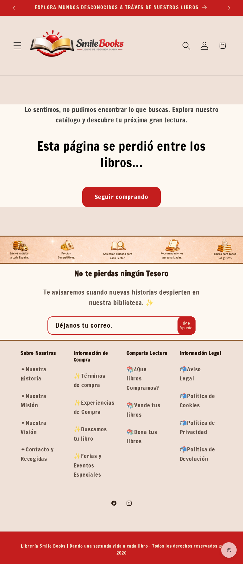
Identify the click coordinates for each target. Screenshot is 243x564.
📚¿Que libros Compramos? (143, 378)
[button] (17, 46)
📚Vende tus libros (143, 409)
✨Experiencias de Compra (94, 407)
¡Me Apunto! (186, 325)
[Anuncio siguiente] (229, 8)
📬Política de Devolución (197, 453)
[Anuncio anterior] (14, 8)
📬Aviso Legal (190, 373)
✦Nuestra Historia (34, 373)
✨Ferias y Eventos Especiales (88, 465)
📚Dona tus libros (142, 436)
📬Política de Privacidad (197, 427)
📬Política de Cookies (197, 400)
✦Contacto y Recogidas (37, 453)
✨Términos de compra (89, 380)
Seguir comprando (121, 196)
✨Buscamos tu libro (90, 433)
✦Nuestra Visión (34, 427)
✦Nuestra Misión (34, 400)
